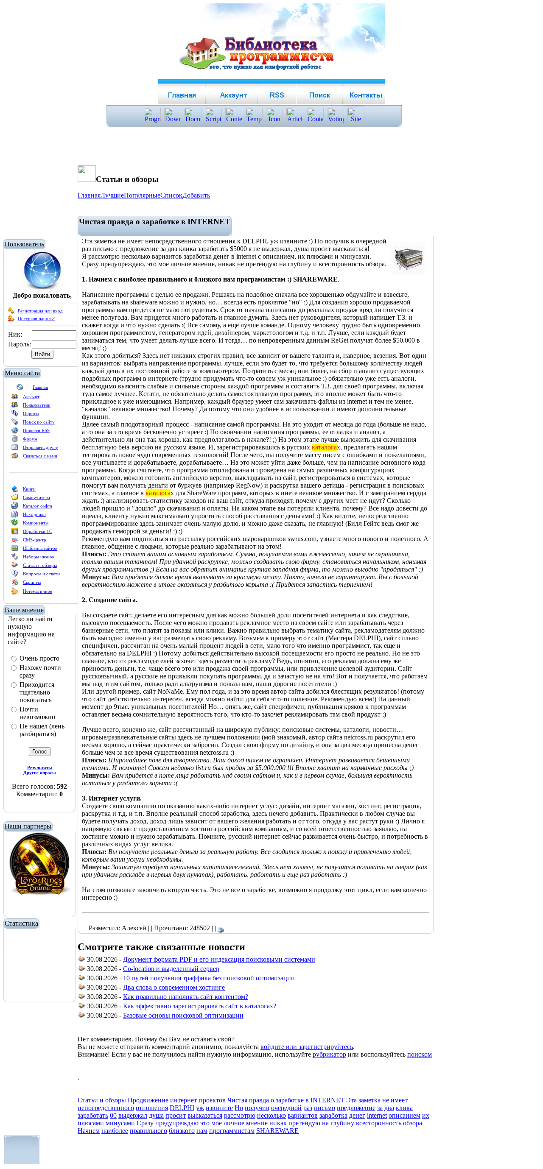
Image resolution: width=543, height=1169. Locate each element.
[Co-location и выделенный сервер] (81, 970)
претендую (304, 1123)
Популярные (142, 195)
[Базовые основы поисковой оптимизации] (81, 1016)
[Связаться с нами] (14, 457)
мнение (257, 1123)
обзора (412, 1123)
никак (278, 1123)
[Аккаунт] (14, 398)
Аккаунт (31, 396)
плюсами (91, 1123)
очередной (286, 1107)
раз (307, 1107)
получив (257, 1107)
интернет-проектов (198, 1100)
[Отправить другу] (14, 449)
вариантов (303, 1115)
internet (377, 1115)
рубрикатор (329, 1054)
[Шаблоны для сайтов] (14, 549)
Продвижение (148, 1100)
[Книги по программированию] (14, 490)
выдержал (132, 1115)
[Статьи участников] (15, 593)
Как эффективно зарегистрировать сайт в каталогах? (199, 1006)
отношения (152, 1107)
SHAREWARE (277, 1130)
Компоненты (35, 522)
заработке (290, 1100)
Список (171, 195)
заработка (333, 1115)
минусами (120, 1123)
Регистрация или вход (40, 310)
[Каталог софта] (14, 507)
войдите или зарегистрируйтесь (306, 1046)
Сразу (145, 1123)
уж (200, 1107)
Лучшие (112, 195)
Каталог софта (37, 505)
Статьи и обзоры (40, 565)
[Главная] (20, 388)
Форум (30, 438)
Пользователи (36, 404)
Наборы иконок (38, 556)
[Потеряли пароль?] (11, 320)
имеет (399, 1100)
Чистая (237, 1100)
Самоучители (36, 497)
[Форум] (14, 440)
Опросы (31, 413)
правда (259, 1100)
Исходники (34, 514)
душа (156, 1115)
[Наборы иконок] (14, 558)
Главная (40, 387)
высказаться (205, 1115)
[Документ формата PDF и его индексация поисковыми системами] (81, 960)
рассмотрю (239, 1115)
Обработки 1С (37, 531)
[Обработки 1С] (14, 533)
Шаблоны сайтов (40, 548)
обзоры (115, 1100)
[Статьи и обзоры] (14, 566)
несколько (271, 1115)
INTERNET (327, 1100)
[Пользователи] (14, 406)
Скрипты (32, 582)
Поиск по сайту (39, 421)
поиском (419, 1054)
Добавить (196, 195)
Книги (29, 488)
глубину (342, 1123)
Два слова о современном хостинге (174, 987)
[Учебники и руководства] (14, 499)
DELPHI (182, 1107)
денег (357, 1115)
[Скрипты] (14, 583)
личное (234, 1123)
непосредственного (106, 1107)
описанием (404, 1115)
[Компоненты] (14, 524)
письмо (324, 1107)
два (389, 1107)
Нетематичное (37, 591)
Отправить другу (40, 447)
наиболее (114, 1130)
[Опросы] (14, 415)
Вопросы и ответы (41, 573)
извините (219, 1107)
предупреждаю (177, 1123)
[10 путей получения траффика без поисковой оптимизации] (81, 979)
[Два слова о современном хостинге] (81, 988)
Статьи (88, 1100)
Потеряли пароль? (36, 318)
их (425, 1115)
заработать (93, 1115)
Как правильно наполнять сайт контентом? (185, 996)
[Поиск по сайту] (14, 423)
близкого (182, 1130)
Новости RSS (36, 430)
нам (201, 1130)
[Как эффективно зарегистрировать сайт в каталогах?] (81, 1007)
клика (404, 1107)
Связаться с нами (40, 455)
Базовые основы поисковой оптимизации (183, 1015)
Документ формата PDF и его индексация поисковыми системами (219, 959)
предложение (356, 1107)
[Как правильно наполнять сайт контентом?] (81, 998)
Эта (351, 1100)
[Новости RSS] (14, 432)
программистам (232, 1130)
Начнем (89, 1130)
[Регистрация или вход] (11, 312)
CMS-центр (34, 539)
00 (113, 1115)
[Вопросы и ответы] (14, 575)
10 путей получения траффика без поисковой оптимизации (209, 978)
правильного (148, 1130)
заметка (369, 1100)
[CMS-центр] (14, 541)
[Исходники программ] (14, 516)
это (205, 1123)
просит (175, 1115)
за (380, 1107)
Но (239, 1107)
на (325, 1123)
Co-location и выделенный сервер (171, 968)
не (385, 1100)
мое (216, 1123)
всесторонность (378, 1123)
